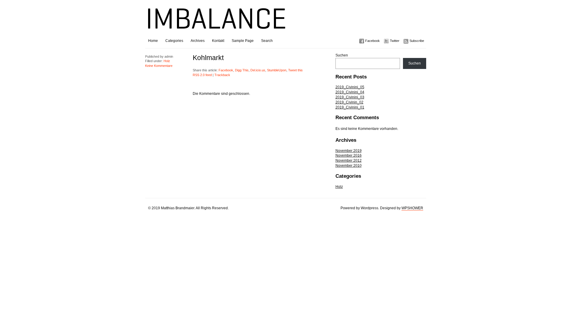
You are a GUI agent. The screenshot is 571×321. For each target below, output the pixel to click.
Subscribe (417, 41)
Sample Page (243, 41)
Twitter (394, 41)
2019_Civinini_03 (349, 97)
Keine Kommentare (158, 65)
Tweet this (295, 70)
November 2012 (348, 160)
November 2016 (348, 155)
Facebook (372, 41)
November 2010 (348, 165)
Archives (198, 41)
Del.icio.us (257, 70)
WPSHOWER (412, 208)
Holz (339, 187)
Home (153, 41)
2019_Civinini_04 (349, 92)
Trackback (222, 75)
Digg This (242, 70)
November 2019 (348, 151)
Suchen (341, 55)
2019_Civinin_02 (349, 102)
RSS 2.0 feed (202, 75)
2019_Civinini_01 (349, 107)
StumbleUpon (276, 70)
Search (267, 41)
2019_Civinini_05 (349, 87)
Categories (174, 41)
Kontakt (218, 41)
